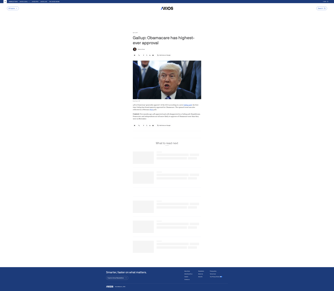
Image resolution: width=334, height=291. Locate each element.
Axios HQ (200, 276)
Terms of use (213, 273)
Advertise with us (188, 273)
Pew (151, 109)
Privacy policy (213, 271)
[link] (134, 55)
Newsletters (13, 1)
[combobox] (25, 1)
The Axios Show (54, 1)
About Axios (187, 271)
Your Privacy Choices (215, 276)
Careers (186, 276)
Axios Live (44, 1)
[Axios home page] (5, 1)
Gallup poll (187, 105)
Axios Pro (35, 1)
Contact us (187, 279)
